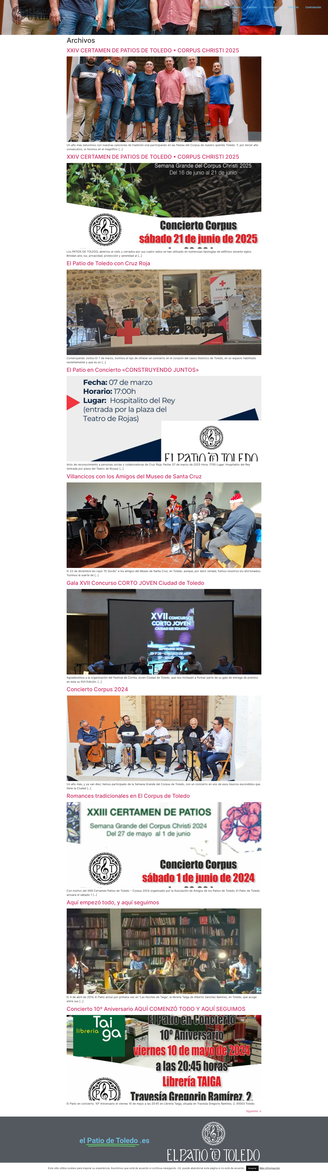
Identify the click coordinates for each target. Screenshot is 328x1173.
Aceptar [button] (252, 1168)
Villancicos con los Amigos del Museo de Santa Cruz (134, 476)
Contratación (313, 7)
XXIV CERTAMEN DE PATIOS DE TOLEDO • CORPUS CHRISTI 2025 (153, 50)
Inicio (203, 7)
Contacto (293, 7)
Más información (269, 1168)
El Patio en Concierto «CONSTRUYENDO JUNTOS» (133, 369)
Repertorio (269, 7)
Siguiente (253, 1111)
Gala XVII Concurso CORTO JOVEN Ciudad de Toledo (135, 583)
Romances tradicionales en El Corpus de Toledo (128, 795)
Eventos (252, 7)
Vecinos (235, 7)
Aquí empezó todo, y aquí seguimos (113, 902)
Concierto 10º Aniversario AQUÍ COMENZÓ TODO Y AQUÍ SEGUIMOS (156, 1009)
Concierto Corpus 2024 (97, 689)
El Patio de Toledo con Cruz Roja (108, 263)
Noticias (218, 7)
